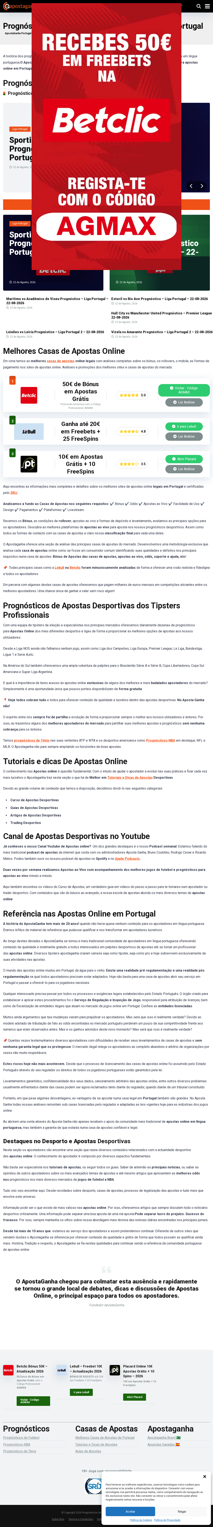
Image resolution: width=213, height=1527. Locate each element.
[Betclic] (106, 142)
